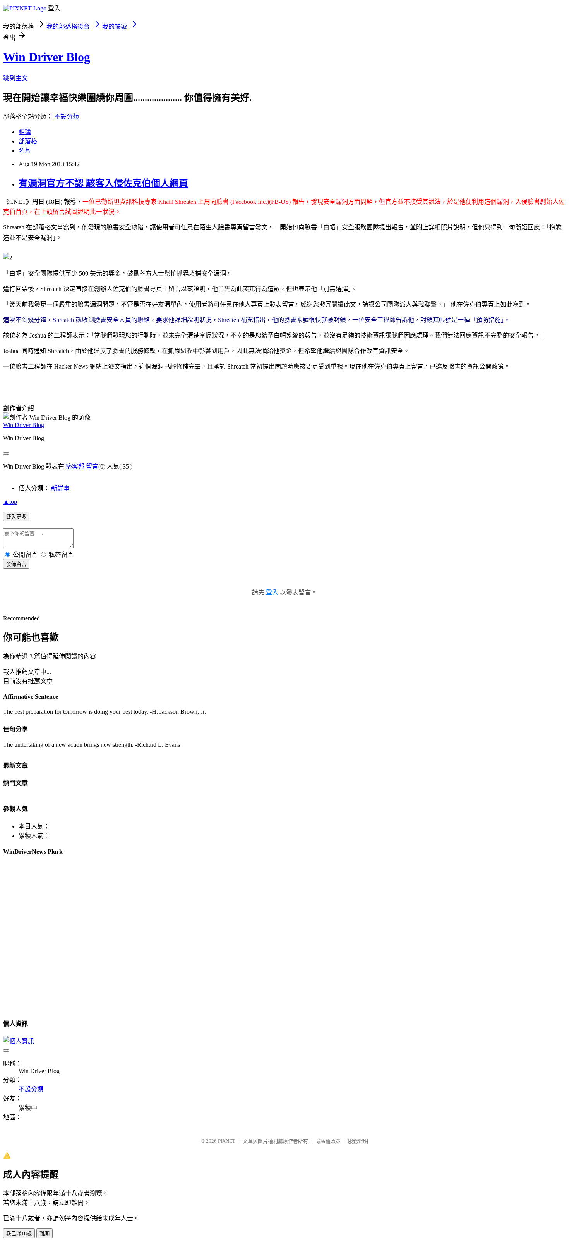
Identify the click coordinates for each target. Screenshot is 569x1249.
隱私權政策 (328, 1141)
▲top (10, 501)
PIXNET (226, 1141)
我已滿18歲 (19, 1234)
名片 (25, 150)
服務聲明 (358, 1141)
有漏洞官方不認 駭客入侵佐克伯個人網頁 (103, 183)
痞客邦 (75, 466)
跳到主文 (15, 78)
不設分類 (66, 116)
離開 (44, 1234)
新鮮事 (60, 488)
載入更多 (16, 517)
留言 (92, 466)
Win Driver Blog (46, 57)
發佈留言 (16, 564)
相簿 (25, 132)
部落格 (28, 141)
